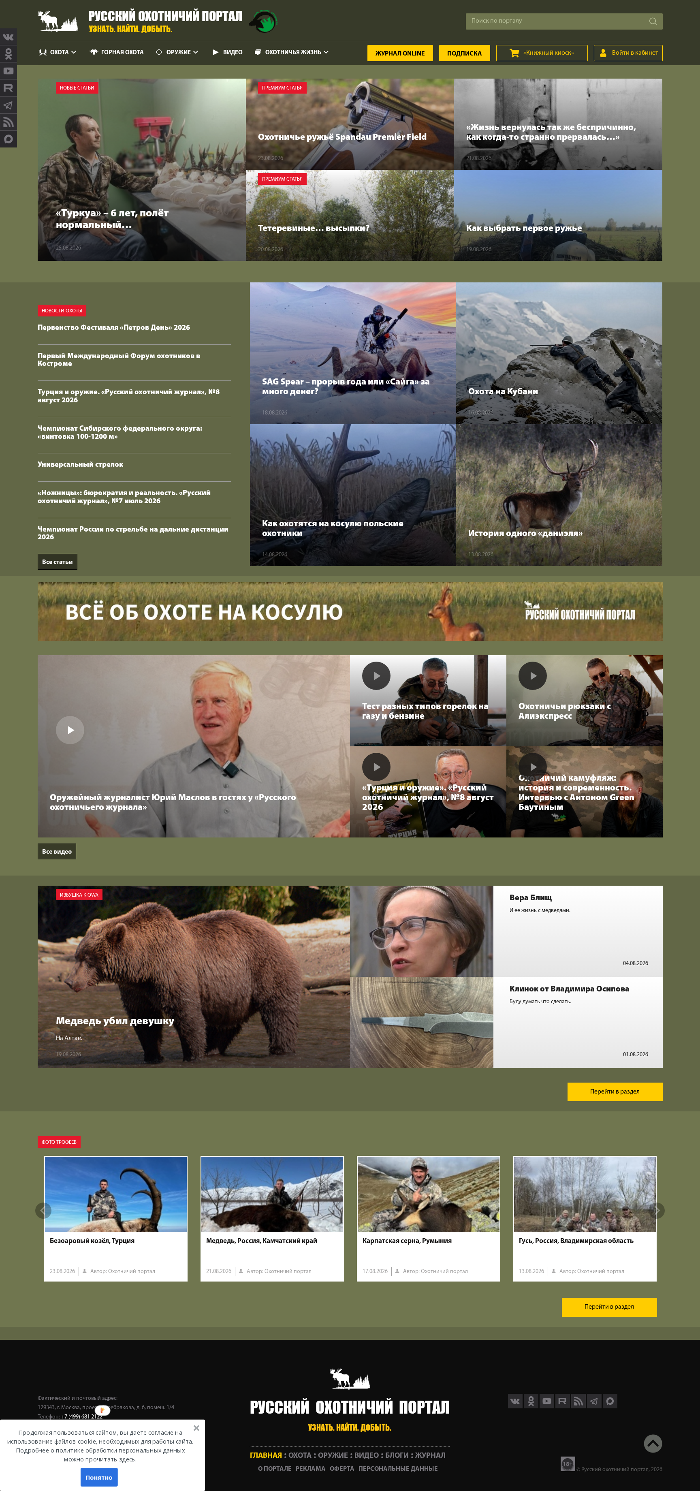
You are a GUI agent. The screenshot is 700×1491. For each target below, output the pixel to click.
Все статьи (57, 562)
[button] (100, 1446)
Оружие (178, 53)
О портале (275, 1469)
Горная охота (122, 53)
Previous (43, 1211)
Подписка (464, 54)
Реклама (311, 1469)
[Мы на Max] (610, 1406)
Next (657, 1211)
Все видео (57, 852)
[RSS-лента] (8, 121)
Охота (59, 53)
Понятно (99, 1477)
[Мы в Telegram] (8, 104)
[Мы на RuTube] (8, 87)
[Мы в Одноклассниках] (8, 53)
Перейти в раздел (615, 1092)
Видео (233, 53)
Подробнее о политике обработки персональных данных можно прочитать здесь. (100, 1454)
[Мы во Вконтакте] (8, 36)
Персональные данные (398, 1469)
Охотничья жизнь (293, 53)
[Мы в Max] (8, 138)
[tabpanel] (116, 1219)
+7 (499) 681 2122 (81, 1417)
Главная (266, 1456)
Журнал (400, 54)
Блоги (397, 1456)
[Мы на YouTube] (8, 70)
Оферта (342, 1469)
